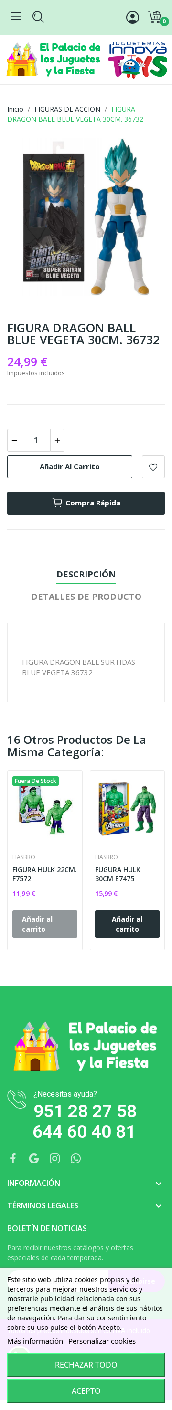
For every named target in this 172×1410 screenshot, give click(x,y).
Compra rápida (92, 502)
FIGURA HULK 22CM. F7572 (44, 874)
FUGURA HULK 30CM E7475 (117, 874)
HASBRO (23, 857)
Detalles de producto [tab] (86, 596)
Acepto (86, 1391)
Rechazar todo (86, 1364)
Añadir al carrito (70, 466)
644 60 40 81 (84, 1132)
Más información (35, 1341)
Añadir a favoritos (153, 466)
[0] (154, 17)
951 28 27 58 (85, 1111)
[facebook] (13, 1159)
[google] (34, 1159)
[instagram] (55, 1159)
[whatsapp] (76, 1159)
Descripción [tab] (86, 574)
